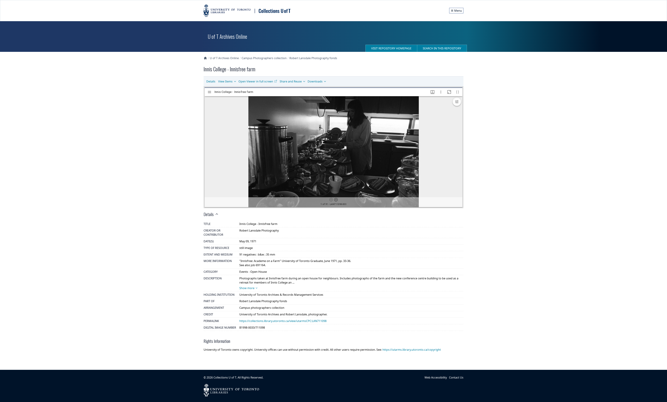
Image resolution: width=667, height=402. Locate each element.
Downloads (315, 81)
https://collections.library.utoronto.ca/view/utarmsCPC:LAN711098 (283, 321)
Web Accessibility (436, 377)
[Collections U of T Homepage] (205, 58)
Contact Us (456, 377)
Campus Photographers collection (264, 58)
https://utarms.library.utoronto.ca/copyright (411, 350)
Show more (246, 288)
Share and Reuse (291, 81)
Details (210, 81)
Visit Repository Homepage (391, 48)
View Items (225, 81)
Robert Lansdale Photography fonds (313, 58)
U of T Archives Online (224, 58)
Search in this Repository (442, 48)
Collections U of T (224, 377)
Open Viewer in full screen (255, 81)
